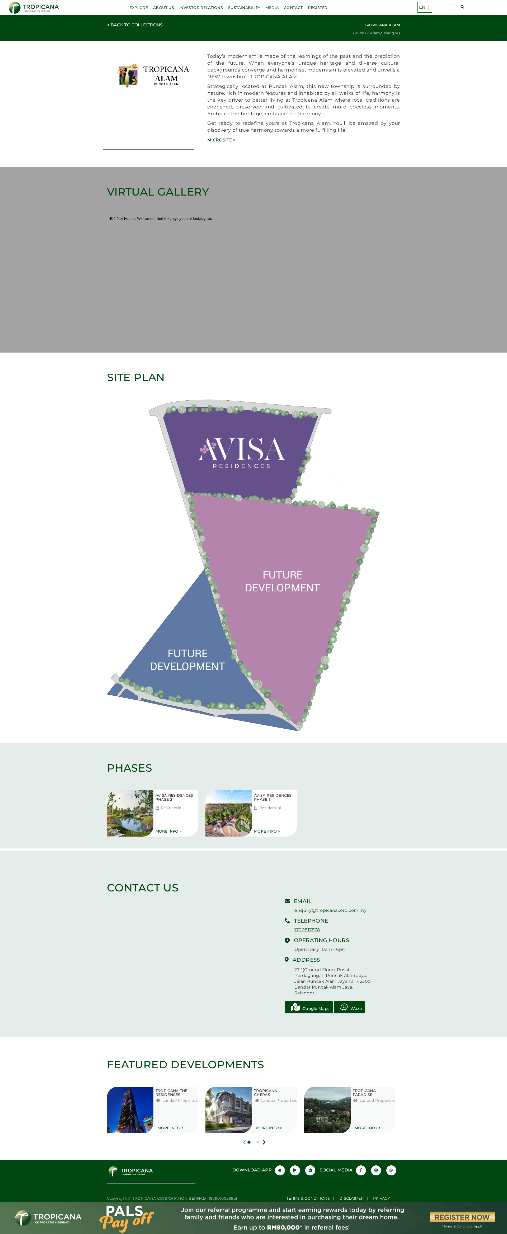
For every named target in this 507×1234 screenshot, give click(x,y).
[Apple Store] (280, 1170)
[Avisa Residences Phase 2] (124, 813)
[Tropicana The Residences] (124, 1110)
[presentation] (244, 1142)
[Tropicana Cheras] (223, 1110)
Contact (293, 7)
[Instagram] (376, 1170)
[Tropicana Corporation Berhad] (34, 7)
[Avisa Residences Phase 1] (223, 813)
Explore (138, 7)
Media (272, 7)
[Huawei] (310, 1170)
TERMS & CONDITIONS (308, 1198)
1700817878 (307, 930)
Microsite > (221, 140)
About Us (163, 7)
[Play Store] (295, 1170)
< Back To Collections (135, 24)
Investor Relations (201, 7)
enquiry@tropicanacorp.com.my (330, 910)
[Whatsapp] (391, 1170)
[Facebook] (361, 1170)
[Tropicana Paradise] (322, 1110)
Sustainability (244, 7)
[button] (249, 1142)
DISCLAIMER (351, 1198)
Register (317, 7)
